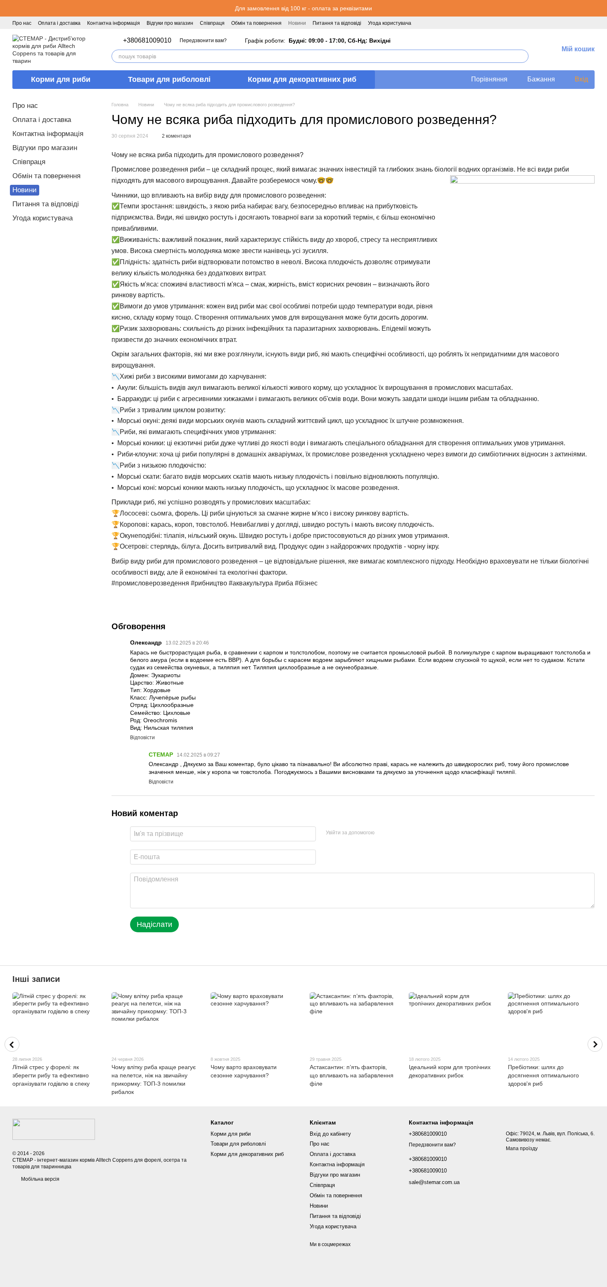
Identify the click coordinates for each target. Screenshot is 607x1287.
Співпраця (212, 23)
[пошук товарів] (522, 56)
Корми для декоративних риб (302, 79)
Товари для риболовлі (169, 79)
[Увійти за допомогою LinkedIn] (410, 833)
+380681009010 (147, 40)
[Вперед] (595, 1044)
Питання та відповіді (337, 23)
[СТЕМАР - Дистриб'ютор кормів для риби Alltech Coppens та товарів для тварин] (53, 1129)
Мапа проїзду (522, 1148)
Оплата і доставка (59, 23)
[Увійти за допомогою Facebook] (384, 833)
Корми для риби (60, 79)
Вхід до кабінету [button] (330, 1134)
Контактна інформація (113, 23)
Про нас (21, 23)
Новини (297, 23)
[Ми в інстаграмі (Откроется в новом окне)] (432, 22)
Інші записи (36, 979)
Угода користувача (389, 23)
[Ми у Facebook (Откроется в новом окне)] (423, 22)
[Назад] (12, 1044)
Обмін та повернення (256, 23)
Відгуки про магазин (170, 23)
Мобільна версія (39, 1179)
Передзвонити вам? (203, 40)
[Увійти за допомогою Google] (397, 833)
